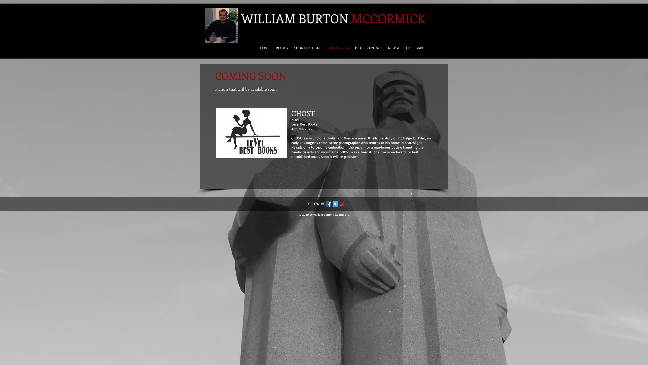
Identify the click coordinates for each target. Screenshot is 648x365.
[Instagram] (342, 204)
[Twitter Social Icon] (335, 204)
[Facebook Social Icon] (328, 204)
